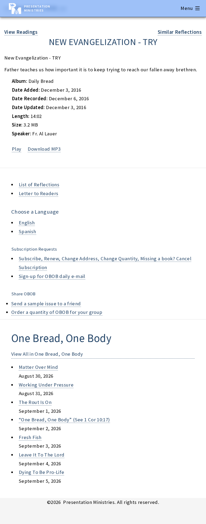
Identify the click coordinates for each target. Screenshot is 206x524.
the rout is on (35, 402)
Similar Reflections (180, 32)
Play (16, 149)
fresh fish (30, 437)
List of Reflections (39, 184)
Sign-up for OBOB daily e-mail (52, 276)
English (27, 223)
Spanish (27, 231)
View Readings (21, 32)
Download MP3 (44, 149)
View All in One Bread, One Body (47, 354)
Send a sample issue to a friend (46, 303)
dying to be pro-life (41, 472)
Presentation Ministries (37, 8)
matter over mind (38, 367)
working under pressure (46, 385)
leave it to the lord (41, 455)
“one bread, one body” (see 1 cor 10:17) (64, 420)
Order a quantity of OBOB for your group (56, 312)
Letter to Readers (38, 193)
